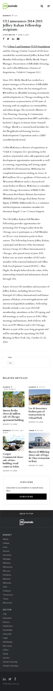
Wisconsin (7, 602)
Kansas (6, 551)
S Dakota (7, 590)
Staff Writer (9, 35)
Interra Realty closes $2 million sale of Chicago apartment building (13, 415)
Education (7, 618)
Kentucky (7, 555)
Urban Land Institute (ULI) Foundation (28, 46)
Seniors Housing (10, 661)
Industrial (7, 634)
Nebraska (7, 583)
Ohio (16, 430)
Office (42, 387)
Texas (31, 430)
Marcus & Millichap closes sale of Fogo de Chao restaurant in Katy (39, 456)
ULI (10, 363)
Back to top (26, 514)
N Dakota (7, 575)
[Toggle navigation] (48, 6)
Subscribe (26, 496)
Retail (40, 430)
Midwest (7, 15)
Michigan (7, 559)
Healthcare (8, 626)
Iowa (5, 547)
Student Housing (10, 665)
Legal (5, 638)
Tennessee (8, 594)
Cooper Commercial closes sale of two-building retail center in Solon (13, 460)
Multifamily (10, 389)
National (6, 579)
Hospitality (7, 630)
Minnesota (7, 567)
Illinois (6, 387)
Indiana (6, 543)
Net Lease (7, 646)
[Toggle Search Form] (42, 6)
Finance (6, 622)
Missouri (6, 571)
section (6, 657)
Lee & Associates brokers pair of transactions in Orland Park (38, 413)
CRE (16, 15)
